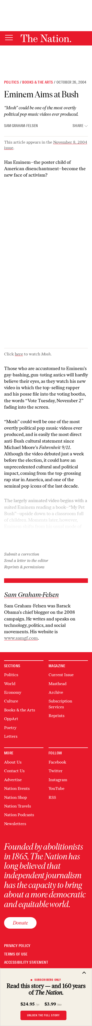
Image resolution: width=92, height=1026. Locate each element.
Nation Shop (15, 797)
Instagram (58, 779)
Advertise (13, 779)
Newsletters (15, 823)
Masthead (57, 683)
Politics (11, 82)
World (9, 683)
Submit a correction (21, 554)
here (19, 354)
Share (78, 126)
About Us (12, 762)
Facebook (57, 762)
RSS (52, 797)
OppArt (11, 718)
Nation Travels (17, 806)
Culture (11, 701)
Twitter (56, 770)
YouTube (56, 788)
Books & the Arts (37, 82)
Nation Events (17, 788)
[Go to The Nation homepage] (46, 38)
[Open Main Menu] (9, 38)
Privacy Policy (17, 946)
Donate (20, 923)
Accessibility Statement (26, 962)
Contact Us (14, 770)
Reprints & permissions (24, 566)
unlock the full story (43, 1015)
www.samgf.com (21, 638)
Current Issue (61, 674)
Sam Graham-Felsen (21, 125)
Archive (56, 692)
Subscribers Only (47, 980)
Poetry (10, 727)
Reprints (56, 715)
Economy (12, 692)
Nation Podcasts (19, 814)
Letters (10, 736)
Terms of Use (16, 954)
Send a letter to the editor (26, 560)
